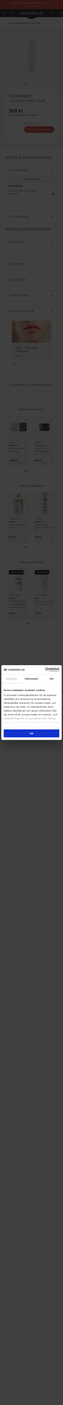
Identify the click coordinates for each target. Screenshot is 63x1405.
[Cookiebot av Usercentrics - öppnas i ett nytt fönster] (45, 670)
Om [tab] (52, 678)
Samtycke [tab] (11, 678)
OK (31, 733)
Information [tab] (31, 678)
